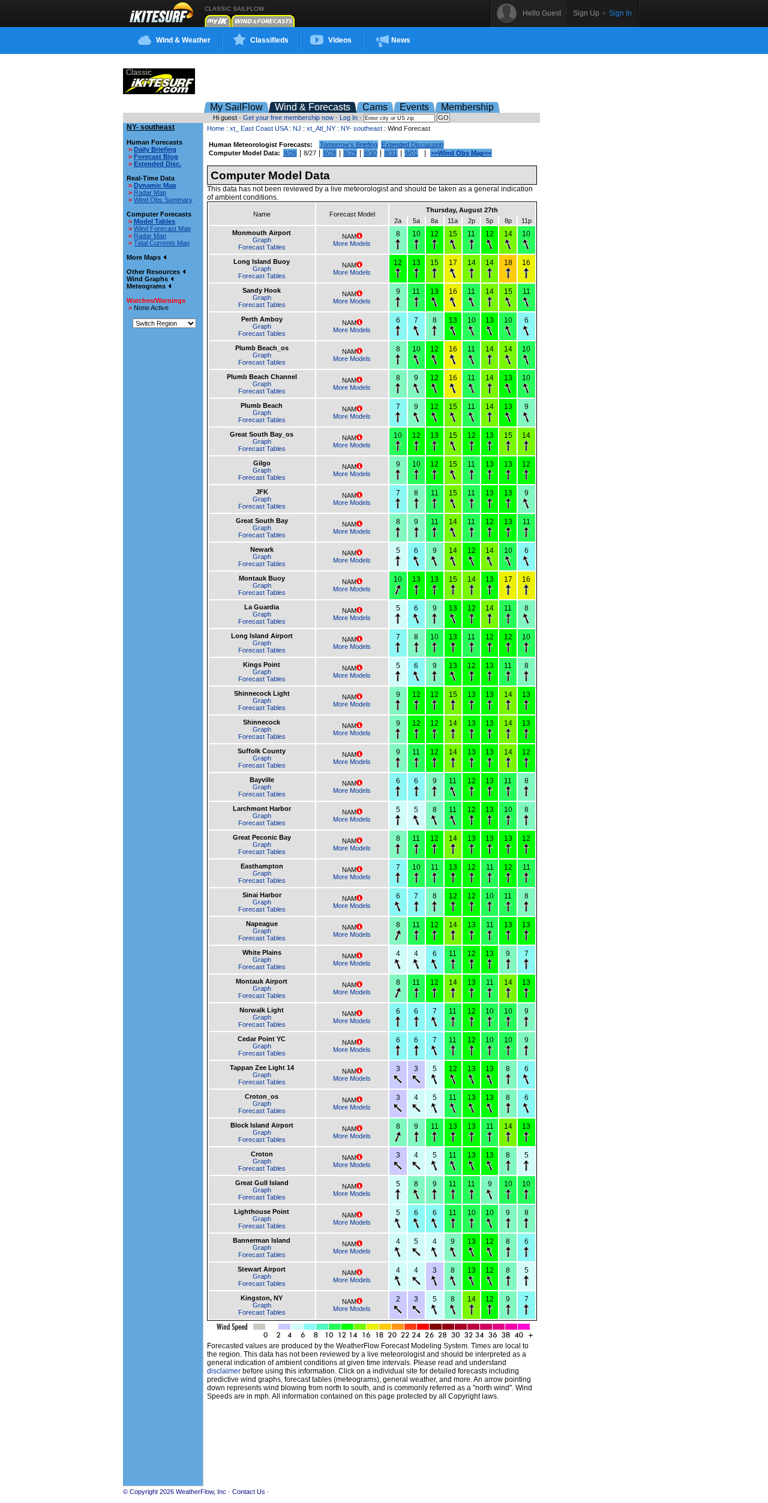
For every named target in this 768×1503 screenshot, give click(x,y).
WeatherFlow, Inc (201, 1491)
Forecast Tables (262, 247)
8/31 (391, 153)
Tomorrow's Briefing (348, 144)
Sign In (620, 13)
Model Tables (154, 221)
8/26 (290, 153)
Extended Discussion (412, 144)
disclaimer (224, 1371)
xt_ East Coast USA (258, 128)
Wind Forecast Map (162, 228)
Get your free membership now (288, 117)
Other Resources (154, 271)
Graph (262, 240)
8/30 (370, 153)
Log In (349, 117)
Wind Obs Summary (163, 199)
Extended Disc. (157, 163)
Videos (340, 40)
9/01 (411, 153)
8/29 (350, 153)
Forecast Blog (156, 156)
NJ (297, 128)
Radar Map (150, 192)
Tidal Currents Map (162, 243)
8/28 (329, 153)
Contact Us (248, 1491)
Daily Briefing (155, 149)
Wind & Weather (183, 40)
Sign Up (586, 13)
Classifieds (269, 40)
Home (215, 128)
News (400, 40)
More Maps (145, 257)
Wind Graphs (148, 278)
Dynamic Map (155, 185)
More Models (352, 243)
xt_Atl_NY (321, 128)
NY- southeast (362, 128)
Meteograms (147, 286)
